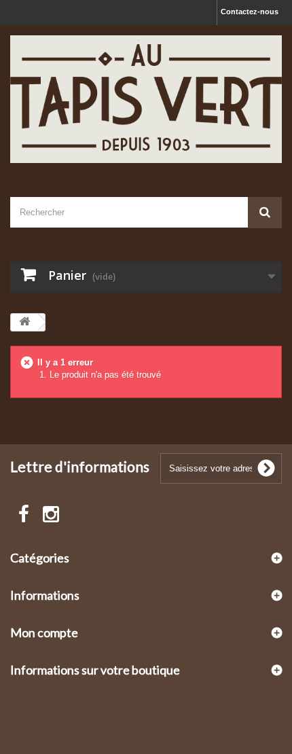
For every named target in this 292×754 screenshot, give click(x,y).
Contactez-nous (249, 11)
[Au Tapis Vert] (146, 99)
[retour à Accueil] (24, 322)
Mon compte (44, 632)
